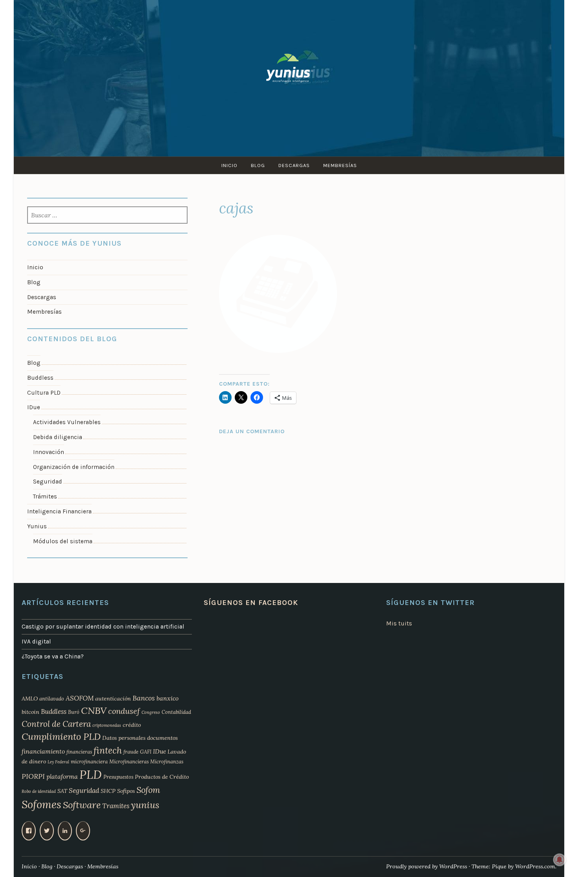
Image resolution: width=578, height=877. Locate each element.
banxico (167, 698)
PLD (90, 774)
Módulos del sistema (62, 541)
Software (82, 805)
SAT (62, 790)
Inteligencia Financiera (59, 511)
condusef (124, 711)
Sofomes (41, 804)
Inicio (229, 165)
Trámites (45, 496)
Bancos (144, 697)
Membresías (340, 165)
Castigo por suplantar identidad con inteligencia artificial (103, 626)
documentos (162, 737)
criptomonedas (106, 725)
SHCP (108, 790)
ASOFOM (80, 698)
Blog (258, 165)
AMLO (30, 698)
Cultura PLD (44, 392)
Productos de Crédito (162, 776)
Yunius (37, 526)
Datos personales (123, 737)
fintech (108, 750)
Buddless (40, 377)
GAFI (145, 751)
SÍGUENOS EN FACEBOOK (251, 602)
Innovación (48, 452)
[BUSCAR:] (107, 216)
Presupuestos (118, 777)
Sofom (148, 789)
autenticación (113, 698)
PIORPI (33, 776)
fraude (130, 751)
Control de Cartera (56, 724)
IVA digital (36, 641)
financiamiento (43, 751)
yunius (145, 805)
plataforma (62, 776)
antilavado (51, 698)
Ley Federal (58, 762)
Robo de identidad (39, 791)
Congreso (151, 712)
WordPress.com (535, 866)
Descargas (294, 165)
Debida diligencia (57, 437)
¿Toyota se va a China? (53, 656)
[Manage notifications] (559, 859)
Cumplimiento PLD (61, 736)
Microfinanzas (166, 761)
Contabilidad (176, 712)
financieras (79, 751)
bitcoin (30, 711)
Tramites (115, 806)
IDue (33, 407)
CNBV (94, 710)
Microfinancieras (129, 761)
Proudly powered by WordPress (426, 866)
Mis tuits (399, 623)
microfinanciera (89, 761)
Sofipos (126, 790)
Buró (73, 712)
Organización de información (73, 467)
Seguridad (47, 481)
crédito (132, 724)
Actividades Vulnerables (67, 422)
